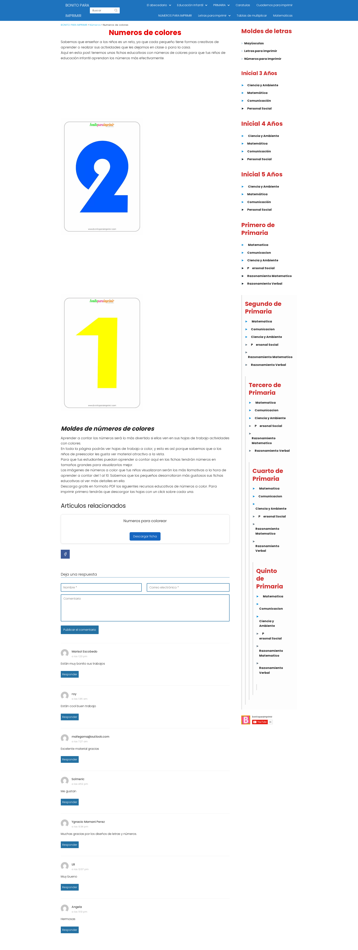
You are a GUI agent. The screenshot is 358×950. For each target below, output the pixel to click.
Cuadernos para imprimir (274, 5)
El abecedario (157, 5)
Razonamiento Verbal (264, 283)
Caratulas (243, 5)
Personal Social (259, 108)
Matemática (257, 93)
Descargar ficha (145, 536)
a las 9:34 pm (80, 826)
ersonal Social (263, 268)
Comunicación (259, 101)
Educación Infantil (190, 5)
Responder (69, 674)
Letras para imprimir (212, 15)
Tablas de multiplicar (252, 15)
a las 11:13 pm (79, 911)
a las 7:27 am (80, 741)
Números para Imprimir (262, 59)
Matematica (258, 245)
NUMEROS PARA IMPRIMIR (175, 15)
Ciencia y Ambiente (262, 85)
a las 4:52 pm (80, 784)
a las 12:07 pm (80, 869)
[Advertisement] (145, 91)
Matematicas (283, 15)
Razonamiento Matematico (269, 276)
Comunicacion (259, 253)
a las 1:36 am (79, 699)
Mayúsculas (254, 43)
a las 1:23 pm (79, 656)
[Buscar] (116, 10)
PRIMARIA (219, 5)
